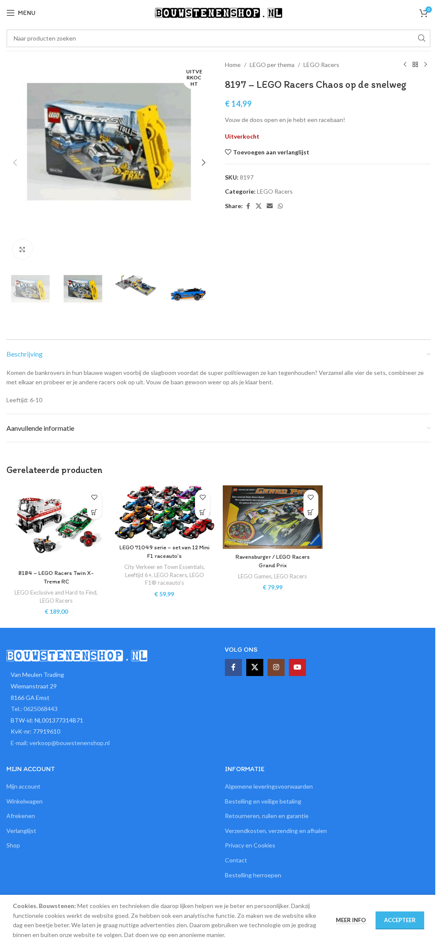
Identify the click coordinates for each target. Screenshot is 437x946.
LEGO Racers (321, 64)
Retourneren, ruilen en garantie (267, 815)
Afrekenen (20, 815)
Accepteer (400, 920)
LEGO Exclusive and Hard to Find (55, 592)
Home (233, 64)
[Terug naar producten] (415, 65)
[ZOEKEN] (422, 38)
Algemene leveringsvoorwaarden (269, 786)
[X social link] (258, 206)
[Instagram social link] (276, 667)
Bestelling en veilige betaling (263, 801)
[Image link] (76, 655)
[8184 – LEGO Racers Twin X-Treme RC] (56, 525)
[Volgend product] (425, 65)
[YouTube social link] (297, 667)
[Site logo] (218, 12)
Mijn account (23, 786)
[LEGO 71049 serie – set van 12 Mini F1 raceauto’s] (165, 512)
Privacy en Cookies (250, 845)
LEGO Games (254, 576)
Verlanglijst (21, 830)
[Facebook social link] (248, 206)
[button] (14, 162)
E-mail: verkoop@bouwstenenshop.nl (60, 742)
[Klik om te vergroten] (22, 249)
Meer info (351, 920)
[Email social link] (269, 206)
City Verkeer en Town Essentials (164, 566)
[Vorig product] (405, 65)
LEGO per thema (272, 64)
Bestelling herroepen (253, 875)
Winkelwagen (24, 801)
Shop (13, 845)
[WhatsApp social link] (280, 206)
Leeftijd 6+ (138, 575)
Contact (236, 860)
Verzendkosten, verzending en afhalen (276, 830)
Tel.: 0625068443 (34, 708)
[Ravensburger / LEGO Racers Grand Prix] (273, 517)
